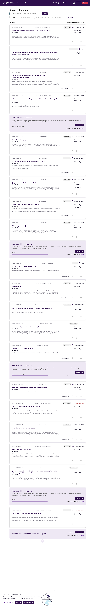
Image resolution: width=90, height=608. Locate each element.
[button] (58, 3)
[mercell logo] (9, 3)
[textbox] (24, 13)
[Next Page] (56, 541)
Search (45, 13)
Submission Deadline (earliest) (74, 22)
